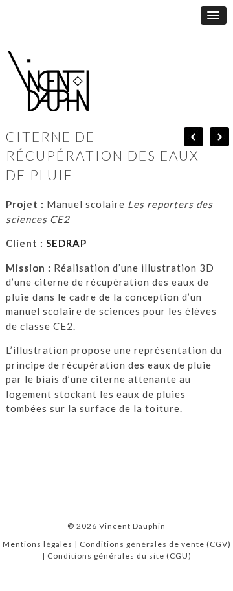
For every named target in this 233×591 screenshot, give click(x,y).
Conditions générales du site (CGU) (119, 556)
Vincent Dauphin (132, 526)
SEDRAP (66, 243)
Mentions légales (37, 544)
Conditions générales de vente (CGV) (155, 544)
